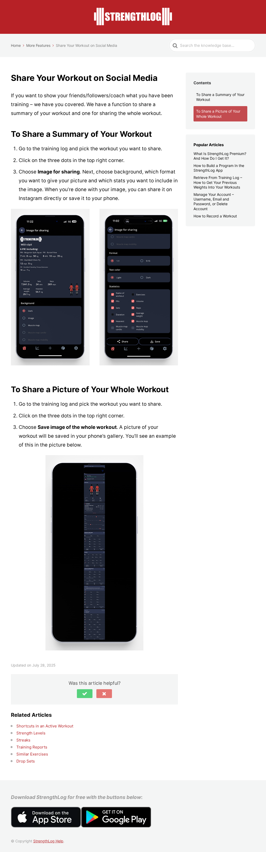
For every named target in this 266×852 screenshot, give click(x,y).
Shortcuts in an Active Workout (44, 726)
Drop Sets (25, 761)
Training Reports (31, 747)
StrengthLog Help (48, 841)
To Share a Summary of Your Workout (220, 97)
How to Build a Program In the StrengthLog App (219, 167)
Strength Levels (30, 733)
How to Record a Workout (215, 216)
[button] (84, 693)
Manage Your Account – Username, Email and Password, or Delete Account (214, 201)
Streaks (23, 740)
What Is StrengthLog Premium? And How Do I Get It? (220, 155)
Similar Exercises (32, 754)
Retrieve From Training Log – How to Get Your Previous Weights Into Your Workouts (218, 182)
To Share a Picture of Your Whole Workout (218, 114)
